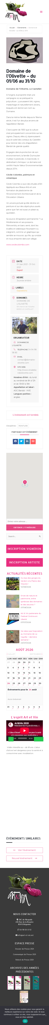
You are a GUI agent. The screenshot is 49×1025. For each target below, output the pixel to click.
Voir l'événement (27, 850)
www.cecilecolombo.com (17, 244)
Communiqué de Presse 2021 (24, 954)
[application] (24, 730)
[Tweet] (21, 441)
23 (40, 678)
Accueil (12, 28)
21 (29, 678)
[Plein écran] (40, 739)
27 (24, 683)
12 (19, 673)
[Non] (45, 1015)
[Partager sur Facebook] (15, 441)
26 (19, 683)
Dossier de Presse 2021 (24, 949)
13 (24, 673)
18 (14, 678)
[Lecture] (11, 739)
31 (29, 662)
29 (19, 662)
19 (19, 678)
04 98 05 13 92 (25, 930)
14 (29, 673)
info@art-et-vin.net (25, 935)
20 (24, 678)
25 (14, 683)
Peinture (23, 426)
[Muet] (36, 739)
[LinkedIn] (27, 441)
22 (34, 678)
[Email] (33, 441)
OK (25, 1021)
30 (24, 662)
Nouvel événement (22, 858)
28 (29, 683)
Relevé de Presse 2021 (25, 960)
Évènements (22, 28)
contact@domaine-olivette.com (26, 361)
